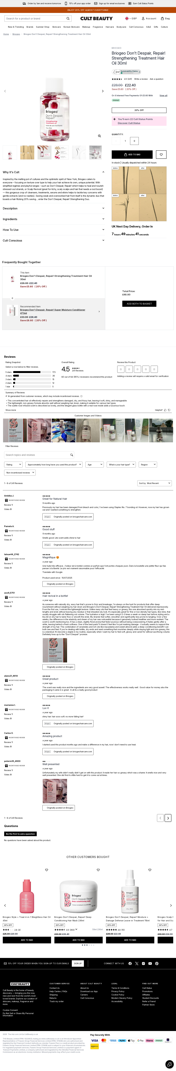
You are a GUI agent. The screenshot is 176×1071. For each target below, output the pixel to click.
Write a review (141, 79)
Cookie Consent (10, 1010)
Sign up (78, 963)
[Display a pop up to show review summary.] (76, 930)
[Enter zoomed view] (99, 136)
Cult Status (147, 988)
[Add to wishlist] (161, 154)
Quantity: (117, 134)
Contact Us (55, 988)
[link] (149, 18)
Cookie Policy (117, 995)
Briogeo (16, 34)
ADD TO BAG (27, 940)
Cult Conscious (87, 998)
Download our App (89, 991)
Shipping (54, 995)
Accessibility (117, 1001)
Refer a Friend (149, 1001)
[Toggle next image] (103, 91)
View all (163, 95)
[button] (139, 72)
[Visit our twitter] (136, 963)
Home (6, 34)
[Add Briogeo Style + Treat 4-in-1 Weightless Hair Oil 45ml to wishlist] (46, 870)
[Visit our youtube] (150, 963)
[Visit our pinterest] (156, 963)
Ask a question (156, 79)
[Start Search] (68, 18)
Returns (53, 998)
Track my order (57, 1001)
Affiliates (146, 995)
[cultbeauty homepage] (96, 18)
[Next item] (171, 905)
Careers (84, 995)
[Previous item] (5, 905)
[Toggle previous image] (5, 91)
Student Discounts (150, 998)
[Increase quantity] (134, 141)
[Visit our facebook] (130, 963)
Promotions (147, 991)
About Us (84, 988)
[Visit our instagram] (143, 963)
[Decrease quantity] (116, 141)
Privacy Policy (117, 991)
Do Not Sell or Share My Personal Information (18, 1014)
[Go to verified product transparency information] (126, 71)
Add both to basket (139, 303)
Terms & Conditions (120, 988)
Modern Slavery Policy (121, 998)
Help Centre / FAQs (58, 991)
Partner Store (148, 1005)
